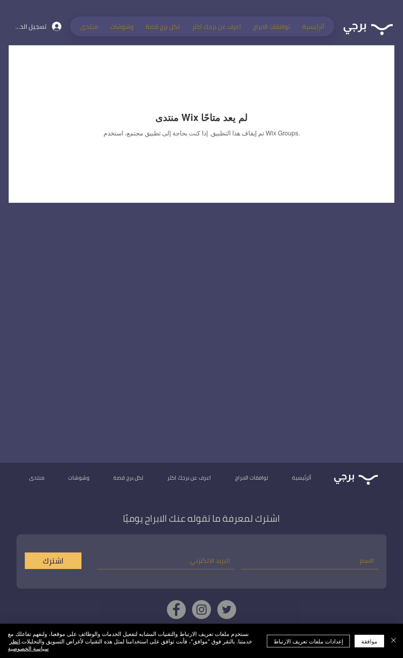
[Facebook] (176, 609)
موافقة (369, 641)
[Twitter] (226, 609)
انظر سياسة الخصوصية (28, 644)
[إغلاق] (393, 641)
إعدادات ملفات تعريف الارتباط (308, 641)
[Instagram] (201, 609)
